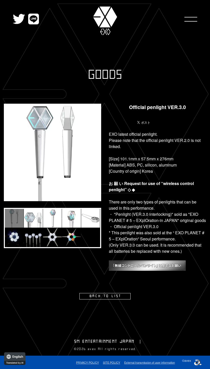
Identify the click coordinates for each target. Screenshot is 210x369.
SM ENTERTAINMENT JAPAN (104, 341)
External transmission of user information (149, 362)
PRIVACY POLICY (87, 362)
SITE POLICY (111, 362)
